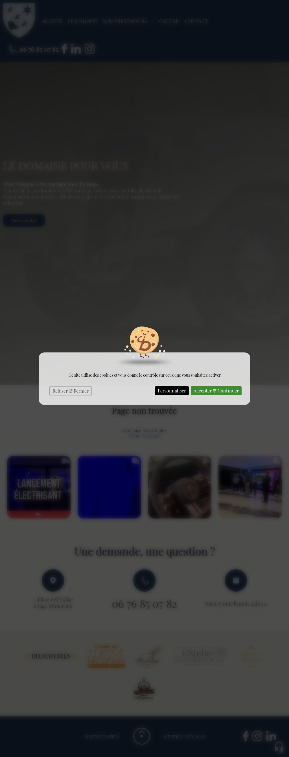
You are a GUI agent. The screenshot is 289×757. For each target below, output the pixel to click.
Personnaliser (172, 391)
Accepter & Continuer (216, 391)
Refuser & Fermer (70, 391)
